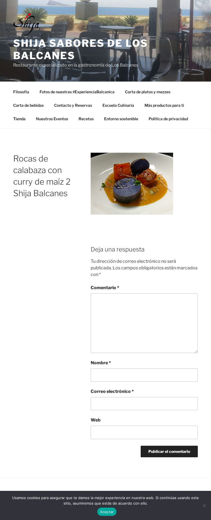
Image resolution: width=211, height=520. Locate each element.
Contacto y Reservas (73, 105)
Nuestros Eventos (52, 118)
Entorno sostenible (121, 118)
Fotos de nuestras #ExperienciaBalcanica (77, 91)
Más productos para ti (164, 105)
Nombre (101, 362)
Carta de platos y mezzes (147, 91)
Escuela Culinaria (118, 105)
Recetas (86, 118)
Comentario (105, 287)
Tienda (19, 118)
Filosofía (21, 91)
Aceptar (107, 512)
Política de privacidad (168, 118)
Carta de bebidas (28, 105)
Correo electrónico (112, 391)
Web (96, 420)
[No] (204, 505)
